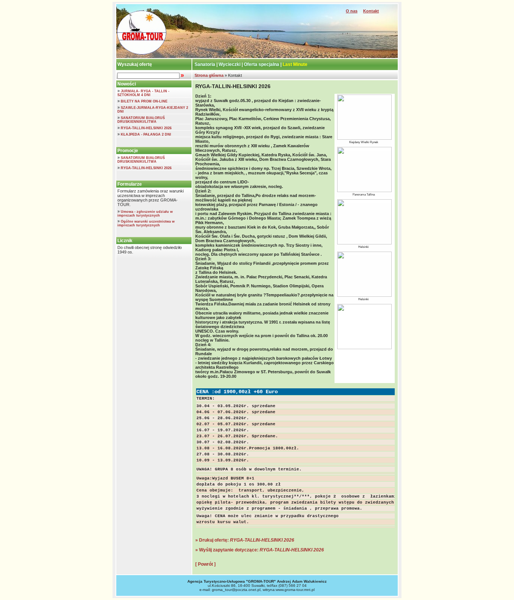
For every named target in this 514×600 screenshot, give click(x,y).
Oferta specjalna (261, 64)
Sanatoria (205, 64)
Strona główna (208, 75)
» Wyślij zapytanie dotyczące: (259, 550)
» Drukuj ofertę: (244, 540)
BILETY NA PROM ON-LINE (144, 101)
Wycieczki (229, 64)
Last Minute (295, 64)
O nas (351, 11)
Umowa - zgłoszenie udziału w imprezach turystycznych (145, 213)
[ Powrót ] (205, 564)
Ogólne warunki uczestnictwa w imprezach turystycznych (146, 223)
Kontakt (371, 11)
